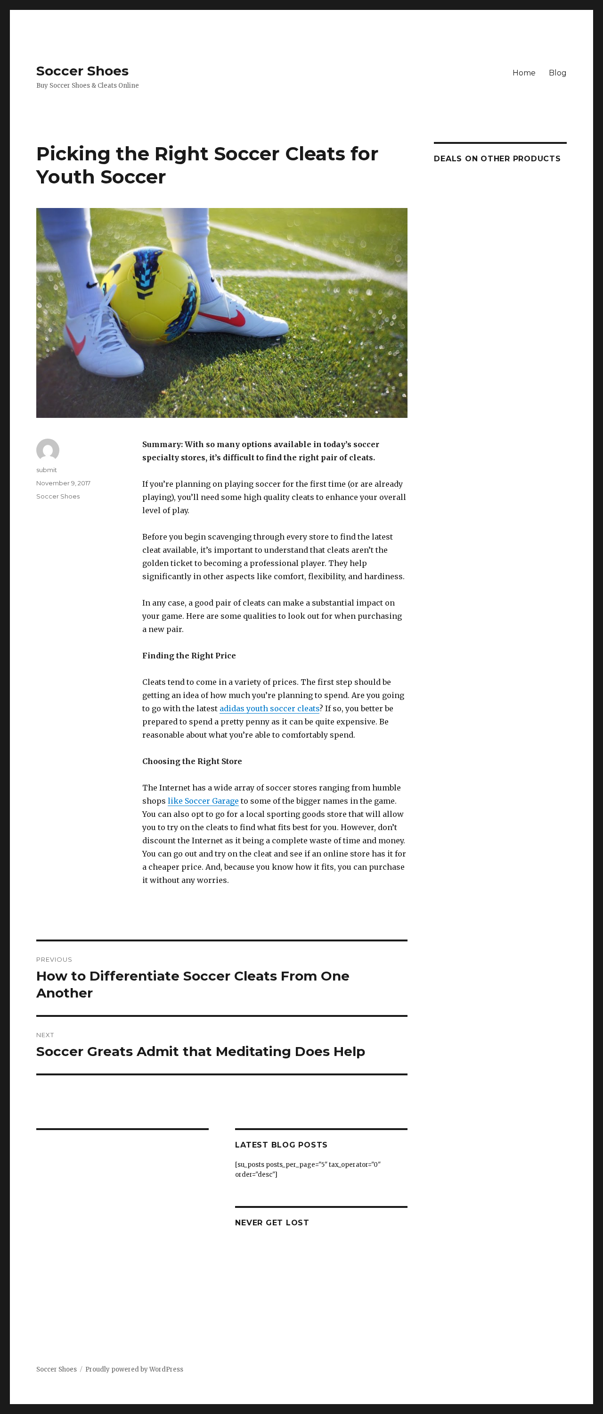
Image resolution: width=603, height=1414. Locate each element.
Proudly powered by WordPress (134, 1369)
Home (524, 72)
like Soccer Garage (203, 801)
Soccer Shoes (82, 71)
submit (46, 470)
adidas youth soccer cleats (269, 708)
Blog (558, 72)
